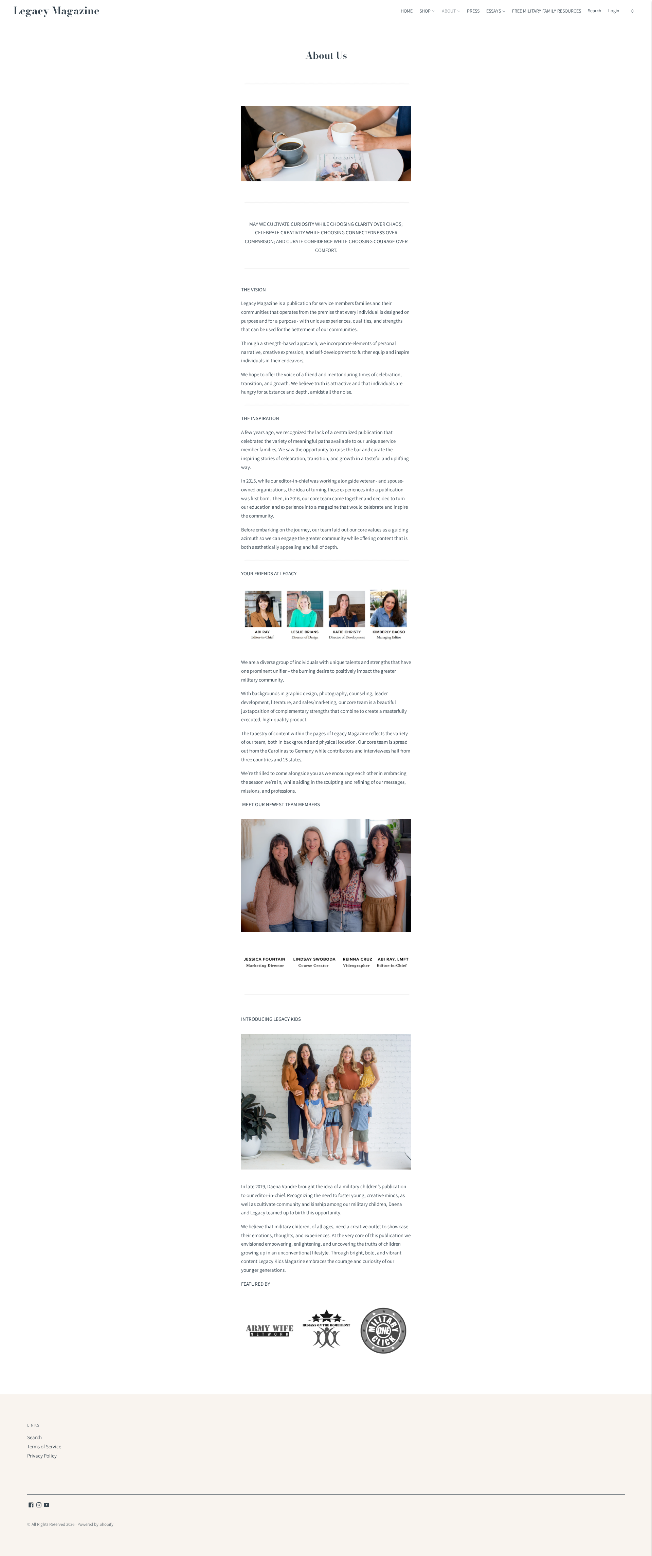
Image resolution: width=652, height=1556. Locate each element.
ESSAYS (493, 11)
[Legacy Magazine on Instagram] (38, 1505)
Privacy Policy (42, 1455)
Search (34, 1437)
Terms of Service (44, 1446)
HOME (407, 11)
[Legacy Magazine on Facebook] (31, 1505)
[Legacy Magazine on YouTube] (46, 1505)
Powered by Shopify (95, 1524)
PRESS (473, 11)
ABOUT (449, 11)
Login (613, 10)
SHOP (425, 11)
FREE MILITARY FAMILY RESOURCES (546, 11)
